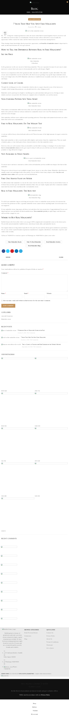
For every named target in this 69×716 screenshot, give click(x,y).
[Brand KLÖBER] (9, 577)
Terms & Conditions (52, 642)
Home (28, 12)
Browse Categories (31, 630)
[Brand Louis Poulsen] (9, 568)
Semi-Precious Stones (31, 633)
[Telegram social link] (21, 251)
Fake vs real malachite (34, 242)
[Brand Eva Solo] (9, 613)
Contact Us (49, 633)
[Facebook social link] (3, 251)
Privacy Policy (50, 636)
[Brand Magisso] (9, 559)
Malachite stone (37, 12)
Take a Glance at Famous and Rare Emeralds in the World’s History (41, 344)
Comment (4, 273)
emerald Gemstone (7, 316)
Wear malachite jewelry (41, 211)
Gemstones (27, 636)
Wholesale (49, 645)
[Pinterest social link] (12, 251)
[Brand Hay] (9, 595)
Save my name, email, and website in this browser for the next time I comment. (26, 300)
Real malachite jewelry (53, 242)
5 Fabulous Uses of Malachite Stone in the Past (31, 330)
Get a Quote (50, 648)
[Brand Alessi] (9, 622)
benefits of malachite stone (50, 43)
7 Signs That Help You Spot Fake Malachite (33, 337)
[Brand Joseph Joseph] (9, 586)
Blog (25, 639)
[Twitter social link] (8, 251)
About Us (49, 639)
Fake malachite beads (14, 242)
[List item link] (12, 661)
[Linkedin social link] (16, 251)
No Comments (31, 333)
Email (26, 293)
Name (3, 293)
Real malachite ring (34, 246)
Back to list (34, 257)
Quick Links (50, 630)
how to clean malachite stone (10, 148)
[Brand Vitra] (9, 550)
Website (49, 293)
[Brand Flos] (9, 604)
